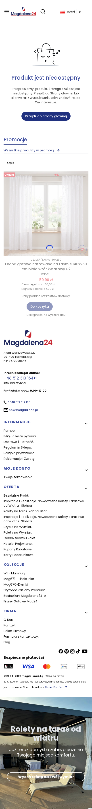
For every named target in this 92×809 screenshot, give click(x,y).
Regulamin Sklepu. (18, 447)
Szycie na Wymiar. (18, 527)
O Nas (8, 619)
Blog (7, 642)
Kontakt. (10, 625)
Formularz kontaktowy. (21, 636)
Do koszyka (39, 306)
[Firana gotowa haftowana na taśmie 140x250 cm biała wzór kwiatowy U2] (46, 213)
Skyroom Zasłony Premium (24, 590)
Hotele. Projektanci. (18, 543)
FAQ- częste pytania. (20, 436)
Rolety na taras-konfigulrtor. (25, 511)
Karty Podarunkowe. (19, 555)
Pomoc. (9, 430)
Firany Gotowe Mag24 (21, 601)
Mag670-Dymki (16, 584)
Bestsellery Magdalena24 (23, 595)
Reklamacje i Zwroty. (19, 458)
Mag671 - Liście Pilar (19, 579)
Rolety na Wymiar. (18, 532)
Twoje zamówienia (18, 477)
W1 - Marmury (14, 573)
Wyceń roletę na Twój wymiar (46, 776)
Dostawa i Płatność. (19, 442)
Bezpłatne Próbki (16, 495)
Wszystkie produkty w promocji (29, 150)
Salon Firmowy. (15, 631)
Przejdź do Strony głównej (46, 116)
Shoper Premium (54, 687)
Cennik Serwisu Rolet (20, 538)
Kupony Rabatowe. (18, 549)
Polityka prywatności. (20, 453)
